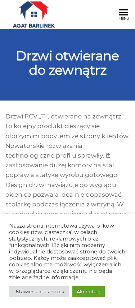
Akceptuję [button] (88, 291)
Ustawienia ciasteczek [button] (38, 291)
